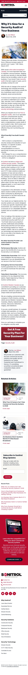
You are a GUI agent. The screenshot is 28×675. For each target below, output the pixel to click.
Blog (2, 10)
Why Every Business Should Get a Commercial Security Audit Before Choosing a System (11, 508)
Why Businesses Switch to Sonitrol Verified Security (14, 502)
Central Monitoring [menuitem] (6, 614)
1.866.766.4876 (7, 582)
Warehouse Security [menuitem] (6, 628)
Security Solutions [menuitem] (7, 620)
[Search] (25, 15)
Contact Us (6, 580)
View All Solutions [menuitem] (6, 637)
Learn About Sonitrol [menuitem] (6, 603)
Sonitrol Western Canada (11, 285)
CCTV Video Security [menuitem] (7, 648)
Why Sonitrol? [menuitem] (6, 600)
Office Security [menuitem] (5, 631)
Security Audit (9, 343)
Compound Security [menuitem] (6, 625)
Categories (23, 10)
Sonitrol (5, 161)
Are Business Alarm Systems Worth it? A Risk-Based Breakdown (13, 498)
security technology (7, 109)
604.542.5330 (7, 584)
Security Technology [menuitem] (8, 642)
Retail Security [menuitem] (5, 634)
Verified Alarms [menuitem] (5, 609)
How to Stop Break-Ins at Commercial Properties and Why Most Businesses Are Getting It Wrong (13, 492)
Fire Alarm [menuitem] (4, 653)
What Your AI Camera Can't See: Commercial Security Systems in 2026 (12, 487)
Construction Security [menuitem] (7, 622)
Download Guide (13, 559)
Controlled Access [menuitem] (6, 650)
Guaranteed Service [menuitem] (6, 606)
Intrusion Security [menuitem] (5, 612)
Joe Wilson (11, 35)
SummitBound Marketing (13, 666)
